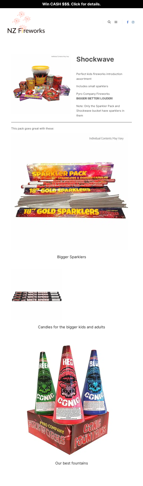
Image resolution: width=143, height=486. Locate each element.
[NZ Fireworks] (26, 22)
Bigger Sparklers (71, 257)
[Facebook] (127, 22)
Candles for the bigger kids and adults (71, 327)
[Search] (109, 22)
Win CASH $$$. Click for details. (71, 4)
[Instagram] (133, 22)
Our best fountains (71, 463)
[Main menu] (116, 22)
